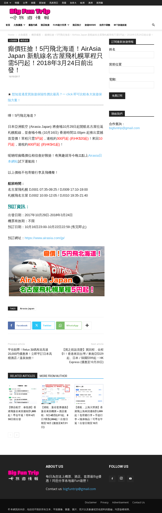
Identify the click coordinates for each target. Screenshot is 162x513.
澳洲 (90, 2)
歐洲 (82, 2)
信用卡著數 (104, 24)
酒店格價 (45, 24)
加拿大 (73, 2)
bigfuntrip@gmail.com (124, 128)
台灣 (25, 2)
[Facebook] (112, 479)
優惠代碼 (32, 24)
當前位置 (115, 64)
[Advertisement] (103, 14)
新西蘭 (99, 2)
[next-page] (16, 435)
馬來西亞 (53, 2)
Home (11, 34)
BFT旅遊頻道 (120, 24)
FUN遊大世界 (59, 24)
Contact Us (138, 502)
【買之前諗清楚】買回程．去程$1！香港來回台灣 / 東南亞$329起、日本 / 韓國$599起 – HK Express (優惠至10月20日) (83, 356)
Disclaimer (91, 502)
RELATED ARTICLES (22, 376)
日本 (6, 2)
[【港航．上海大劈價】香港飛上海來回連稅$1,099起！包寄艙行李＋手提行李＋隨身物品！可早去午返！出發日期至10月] (89, 394)
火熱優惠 (18, 24)
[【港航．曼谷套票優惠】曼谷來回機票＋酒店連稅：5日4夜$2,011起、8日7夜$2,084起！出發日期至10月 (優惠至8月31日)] (55, 394)
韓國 (17, 2)
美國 (64, 2)
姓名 (112, 49)
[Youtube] (130, 479)
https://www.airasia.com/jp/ (45, 238)
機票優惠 (36, 34)
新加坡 (42, 2)
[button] (153, 25)
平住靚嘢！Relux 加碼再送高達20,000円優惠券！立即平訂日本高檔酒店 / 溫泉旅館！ (30, 354)
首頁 (8, 24)
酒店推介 (77, 24)
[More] (87, 325)
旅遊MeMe (90, 24)
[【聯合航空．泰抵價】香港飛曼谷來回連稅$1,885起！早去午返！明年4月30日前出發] (22, 394)
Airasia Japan (27, 308)
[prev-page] (10, 435)
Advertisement (120, 502)
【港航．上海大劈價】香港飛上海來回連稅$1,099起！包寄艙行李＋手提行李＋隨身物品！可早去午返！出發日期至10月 (88, 415)
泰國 (33, 2)
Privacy (104, 502)
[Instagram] (121, 478)
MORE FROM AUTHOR (53, 376)
